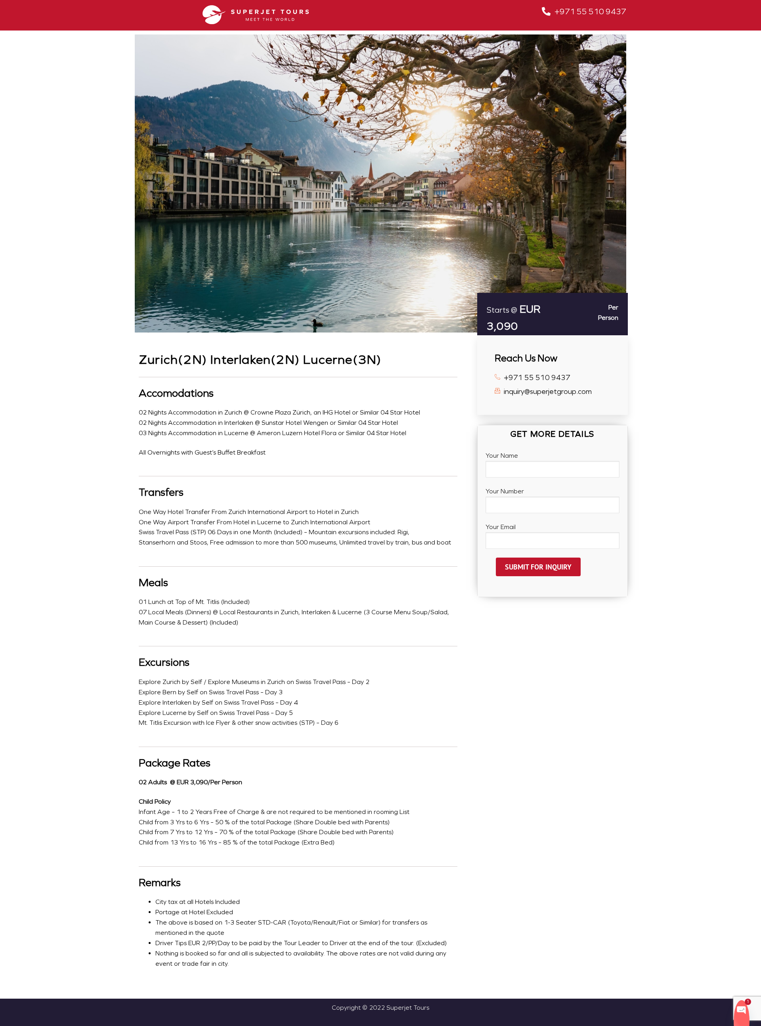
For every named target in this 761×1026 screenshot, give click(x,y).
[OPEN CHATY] (742, 1009)
